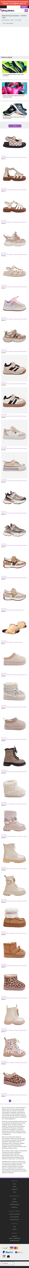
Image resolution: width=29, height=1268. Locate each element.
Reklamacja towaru (14, 1219)
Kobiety (14, 1186)
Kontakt (14, 1199)
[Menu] (26, 10)
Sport (14, 1192)
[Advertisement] (14, 41)
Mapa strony (14, 1207)
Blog (15, 1226)
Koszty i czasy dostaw (14, 1214)
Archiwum (14, 1229)
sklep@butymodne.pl (14, 1240)
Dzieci (14, 1183)
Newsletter (14, 1236)
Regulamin (14, 1201)
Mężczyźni (14, 1189)
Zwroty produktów (14, 1216)
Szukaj (24, 7)
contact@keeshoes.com (17, 3)
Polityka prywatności (14, 1204)
